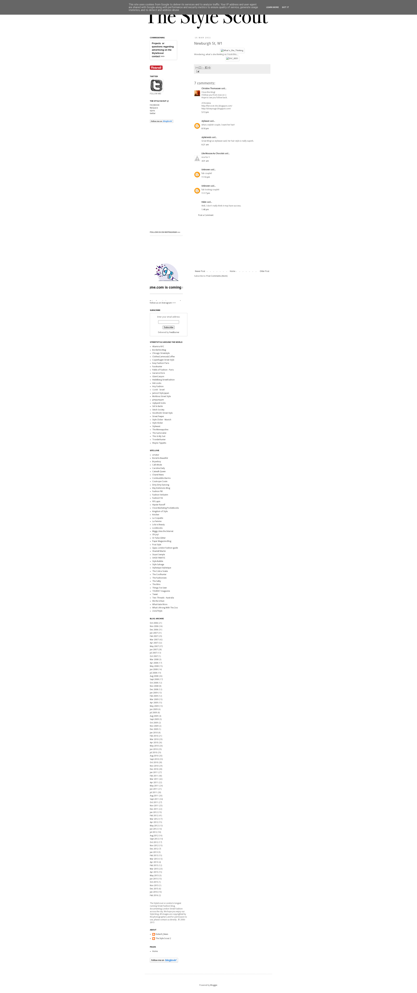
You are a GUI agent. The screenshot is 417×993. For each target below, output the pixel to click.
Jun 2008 (154, 669)
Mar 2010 (154, 739)
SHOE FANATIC (158, 558)
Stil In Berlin (157, 406)
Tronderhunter (159, 439)
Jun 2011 (154, 789)
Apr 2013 (154, 862)
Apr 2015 (154, 872)
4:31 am (205, 161)
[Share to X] (203, 67)
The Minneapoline (160, 429)
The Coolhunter (159, 574)
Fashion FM (157, 491)
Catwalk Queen (159, 471)
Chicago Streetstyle (161, 353)
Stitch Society (158, 410)
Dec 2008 (154, 689)
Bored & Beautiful (160, 458)
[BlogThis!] (200, 67)
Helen (203, 202)
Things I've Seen (159, 588)
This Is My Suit (158, 436)
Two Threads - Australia (163, 598)
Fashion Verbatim (160, 495)
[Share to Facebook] (206, 67)
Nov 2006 (154, 626)
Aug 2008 (154, 676)
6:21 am (205, 145)
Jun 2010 (154, 749)
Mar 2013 (154, 859)
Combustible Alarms (161, 478)
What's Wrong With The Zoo (165, 608)
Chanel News (158, 475)
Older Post (264, 271)
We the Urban (158, 601)
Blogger (213, 985)
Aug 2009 (154, 716)
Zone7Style (157, 611)
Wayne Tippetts (159, 443)
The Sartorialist (159, 433)
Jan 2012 (154, 812)
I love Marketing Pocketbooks (165, 508)
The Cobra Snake (160, 571)
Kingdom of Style (160, 511)
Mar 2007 (154, 639)
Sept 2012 (154, 839)
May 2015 (154, 875)
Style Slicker (157, 423)
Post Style (156, 545)
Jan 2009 (154, 693)
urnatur (155, 455)
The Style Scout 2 (163, 938)
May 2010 (154, 746)
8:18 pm (205, 128)
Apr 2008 (154, 663)
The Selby (156, 581)
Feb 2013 (154, 855)
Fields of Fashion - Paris (163, 370)
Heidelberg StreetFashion (163, 380)
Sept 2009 (154, 719)
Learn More (272, 7)
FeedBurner (174, 332)
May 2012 (154, 826)
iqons (152, 110)
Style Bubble (157, 561)
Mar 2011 (154, 779)
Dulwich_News (162, 934)
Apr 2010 (154, 742)
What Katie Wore (159, 604)
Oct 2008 (154, 683)
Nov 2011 (154, 806)
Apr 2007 (154, 643)
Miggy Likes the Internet (162, 531)
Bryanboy (156, 461)
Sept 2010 (154, 759)
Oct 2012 (154, 842)
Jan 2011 (154, 772)
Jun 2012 (154, 829)
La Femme (156, 521)
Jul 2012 (153, 832)
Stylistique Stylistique (161, 568)
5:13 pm (205, 112)
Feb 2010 (154, 736)
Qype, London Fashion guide (165, 548)
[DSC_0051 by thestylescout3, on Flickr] (232, 58)
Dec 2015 (154, 889)
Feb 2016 (154, 895)
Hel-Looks (156, 383)
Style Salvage (158, 564)
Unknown (205, 169)
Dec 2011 (154, 809)
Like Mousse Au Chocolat (212, 153)
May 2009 (154, 706)
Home (232, 271)
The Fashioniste (159, 578)
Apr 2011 (154, 782)
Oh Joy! (155, 534)
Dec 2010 (154, 769)
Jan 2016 (154, 892)
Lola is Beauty (158, 524)
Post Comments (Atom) (216, 276)
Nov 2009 (154, 726)
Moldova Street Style (161, 396)
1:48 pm (205, 209)
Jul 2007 (153, 653)
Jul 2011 (153, 792)
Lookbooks (157, 528)
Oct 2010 (154, 762)
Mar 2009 (154, 699)
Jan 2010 (154, 733)
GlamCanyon (158, 376)
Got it (285, 7)
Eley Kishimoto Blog (161, 488)
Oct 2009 (154, 723)
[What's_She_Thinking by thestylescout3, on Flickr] (232, 50)
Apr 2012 (154, 822)
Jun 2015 (154, 879)
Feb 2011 (154, 776)
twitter (153, 113)
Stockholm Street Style (162, 413)
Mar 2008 (154, 659)
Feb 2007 (154, 636)
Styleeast (156, 426)
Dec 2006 (154, 630)
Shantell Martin (159, 551)
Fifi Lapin (156, 501)
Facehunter (157, 366)
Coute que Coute (159, 481)
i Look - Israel (158, 390)
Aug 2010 (154, 756)
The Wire (156, 584)
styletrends (206, 137)
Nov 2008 (154, 686)
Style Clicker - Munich (161, 420)
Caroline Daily (158, 468)
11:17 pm (205, 193)
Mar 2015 (154, 869)
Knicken (155, 515)
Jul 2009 (153, 712)
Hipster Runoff (158, 505)
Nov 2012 (154, 845)
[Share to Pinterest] (209, 67)
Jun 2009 (154, 709)
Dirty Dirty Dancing (160, 485)
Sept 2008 (154, 679)
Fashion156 (157, 498)
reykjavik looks (159, 403)
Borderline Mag (159, 350)
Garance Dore (158, 373)
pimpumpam (158, 400)
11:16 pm (205, 177)
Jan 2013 (154, 852)
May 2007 (154, 646)
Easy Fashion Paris (160, 363)
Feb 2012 (154, 815)
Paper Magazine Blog (161, 541)
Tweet (155, 594)
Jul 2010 (153, 752)
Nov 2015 (154, 885)
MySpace (154, 108)
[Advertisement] (232, 243)
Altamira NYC (158, 346)
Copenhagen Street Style (163, 360)
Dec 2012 (154, 849)
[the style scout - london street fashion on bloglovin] (161, 122)
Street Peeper (158, 416)
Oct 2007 (154, 656)
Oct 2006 (154, 623)
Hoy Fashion (158, 386)
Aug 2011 (154, 796)
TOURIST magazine (161, 591)
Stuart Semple (158, 554)
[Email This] (197, 67)
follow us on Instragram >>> (165, 232)
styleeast (205, 121)
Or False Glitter (159, 538)
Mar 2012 (154, 819)
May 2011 (154, 786)
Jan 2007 (154, 633)
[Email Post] (197, 71)
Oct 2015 (154, 882)
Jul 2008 (153, 673)
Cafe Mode (157, 465)
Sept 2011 (154, 799)
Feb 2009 (154, 696)
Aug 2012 (154, 835)
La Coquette (157, 518)
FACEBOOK (154, 105)
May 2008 (154, 666)
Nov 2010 (154, 766)
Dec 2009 (154, 729)
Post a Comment (205, 215)
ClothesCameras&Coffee (163, 356)
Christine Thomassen (211, 88)
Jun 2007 (154, 649)
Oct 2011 (154, 802)
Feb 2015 (154, 865)
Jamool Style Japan (160, 393)
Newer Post (200, 271)
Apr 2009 (154, 703)
